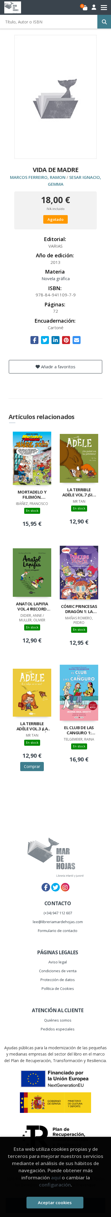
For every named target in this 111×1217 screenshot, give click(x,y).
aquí (56, 1177)
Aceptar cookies (55, 1202)
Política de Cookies (58, 988)
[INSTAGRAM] (65, 887)
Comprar (32, 766)
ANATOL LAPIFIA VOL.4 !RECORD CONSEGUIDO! (32, 606)
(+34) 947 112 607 (58, 912)
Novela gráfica (56, 278)
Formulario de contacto (57, 930)
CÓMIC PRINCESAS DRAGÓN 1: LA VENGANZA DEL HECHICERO (79, 609)
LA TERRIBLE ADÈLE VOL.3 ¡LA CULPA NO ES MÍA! (32, 726)
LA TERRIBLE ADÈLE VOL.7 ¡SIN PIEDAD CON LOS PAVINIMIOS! (79, 492)
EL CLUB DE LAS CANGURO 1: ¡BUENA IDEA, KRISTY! (79, 730)
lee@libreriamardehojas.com (58, 921)
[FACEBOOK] (46, 887)
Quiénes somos (57, 1020)
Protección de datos (57, 979)
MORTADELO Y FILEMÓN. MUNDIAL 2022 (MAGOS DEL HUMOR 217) (32, 495)
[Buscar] (104, 22)
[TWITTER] (55, 887)
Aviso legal (57, 962)
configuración (55, 1184)
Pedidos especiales (58, 1029)
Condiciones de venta (58, 970)
